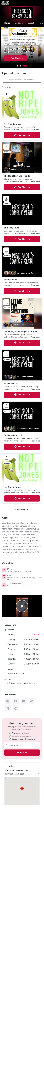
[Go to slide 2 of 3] (20, 65)
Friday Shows (10, 279)
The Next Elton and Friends (17, 176)
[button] (22, 789)
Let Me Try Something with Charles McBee (20, 331)
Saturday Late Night (13, 435)
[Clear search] (39, 80)
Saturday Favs (11, 383)
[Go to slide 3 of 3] (25, 65)
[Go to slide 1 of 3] (17, 65)
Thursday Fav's (11, 228)
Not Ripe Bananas (12, 124)
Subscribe (22, 752)
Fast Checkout (24, 135)
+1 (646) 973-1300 (16, 673)
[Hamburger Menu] (41, 2)
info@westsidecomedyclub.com (22, 683)
